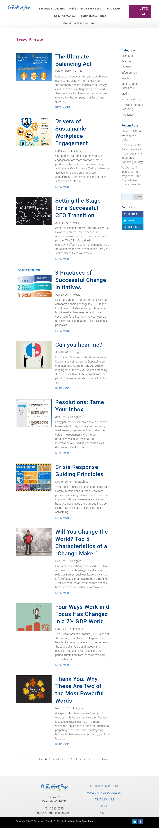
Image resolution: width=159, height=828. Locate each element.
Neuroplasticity (130, 99)
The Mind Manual (64, 15)
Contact (104, 812)
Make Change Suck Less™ (86, 8)
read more (62, 107)
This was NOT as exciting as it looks (131, 135)
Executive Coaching (52, 8)
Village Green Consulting (80, 821)
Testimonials (88, 15)
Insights (77, 71)
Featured (126, 61)
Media (76, 222)
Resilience (127, 114)
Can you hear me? (78, 344)
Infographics (80, 481)
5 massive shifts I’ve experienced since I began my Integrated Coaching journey (132, 153)
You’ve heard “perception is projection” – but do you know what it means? (131, 176)
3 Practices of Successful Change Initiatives (80, 280)
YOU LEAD (113, 8)
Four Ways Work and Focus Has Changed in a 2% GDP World (82, 614)
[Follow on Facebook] (140, 821)
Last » (105, 759)
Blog (103, 15)
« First (56, 759)
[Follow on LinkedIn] (134, 821)
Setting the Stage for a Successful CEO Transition (78, 208)
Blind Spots (128, 55)
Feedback (127, 67)
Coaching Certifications (79, 23)
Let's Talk (144, 11)
